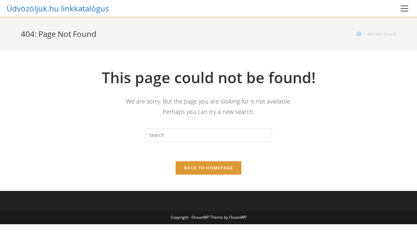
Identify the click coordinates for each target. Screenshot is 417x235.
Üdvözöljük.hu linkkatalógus (58, 8)
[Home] (359, 34)
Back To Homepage (208, 168)
